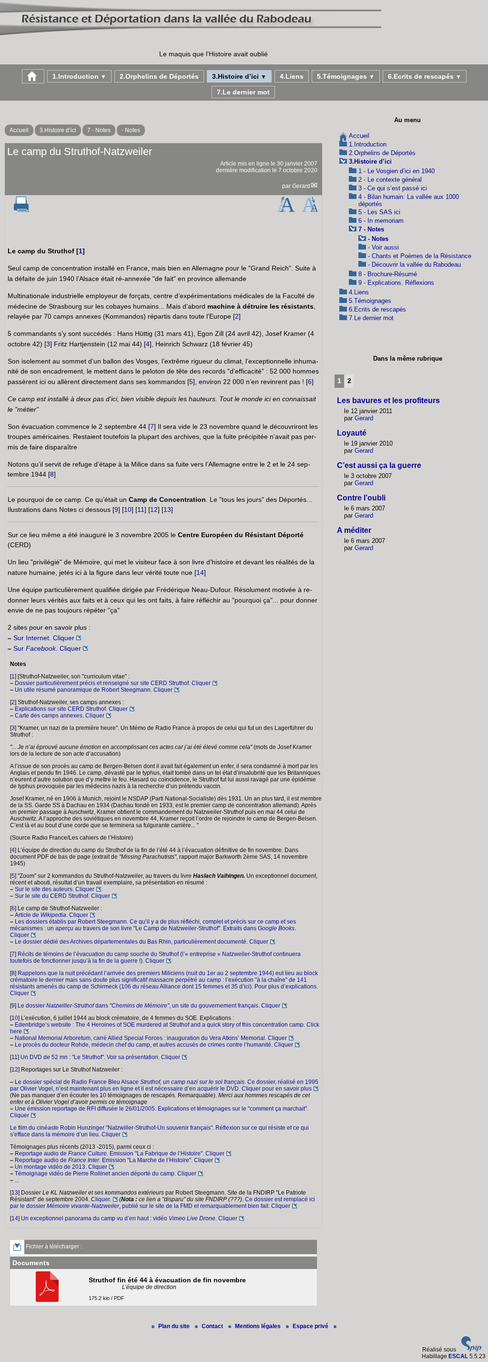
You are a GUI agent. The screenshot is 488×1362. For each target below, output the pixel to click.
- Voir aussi (383, 247)
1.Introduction (79, 76)
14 (200, 572)
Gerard (301, 186)
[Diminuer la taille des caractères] (310, 210)
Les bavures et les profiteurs (388, 400)
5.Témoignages (346, 76)
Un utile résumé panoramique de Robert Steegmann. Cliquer (94, 689)
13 (167, 509)
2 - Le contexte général (390, 179)
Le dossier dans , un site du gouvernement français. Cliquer (149, 1005)
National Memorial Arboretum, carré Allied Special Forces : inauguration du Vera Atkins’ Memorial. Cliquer (151, 1038)
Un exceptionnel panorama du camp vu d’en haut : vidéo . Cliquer (129, 1218)
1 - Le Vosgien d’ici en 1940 (396, 171)
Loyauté (351, 433)
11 (140, 509)
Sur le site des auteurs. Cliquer (54, 889)
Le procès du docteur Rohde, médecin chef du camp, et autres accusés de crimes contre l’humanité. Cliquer (154, 1044)
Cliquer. (101, 1199)
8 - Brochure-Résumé (387, 274)
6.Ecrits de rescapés (424, 76)
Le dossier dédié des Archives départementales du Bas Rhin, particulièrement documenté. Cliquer (141, 941)
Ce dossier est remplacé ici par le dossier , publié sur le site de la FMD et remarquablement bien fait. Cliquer (162, 1202)
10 (128, 509)
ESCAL (458, 1356)
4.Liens (292, 76)
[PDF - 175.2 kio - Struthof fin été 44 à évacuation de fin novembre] (48, 1300)
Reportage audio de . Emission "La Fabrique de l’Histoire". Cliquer (119, 1153)
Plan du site (174, 1326)
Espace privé (311, 1326)
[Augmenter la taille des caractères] (286, 210)
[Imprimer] (21, 210)
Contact (213, 1326)
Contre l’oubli (361, 498)
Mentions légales (258, 1326)
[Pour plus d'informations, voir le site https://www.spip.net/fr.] (471, 1349)
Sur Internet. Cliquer (43, 638)
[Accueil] (190, 35)
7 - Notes (99, 130)
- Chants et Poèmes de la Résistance (419, 256)
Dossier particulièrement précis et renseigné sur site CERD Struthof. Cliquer (113, 683)
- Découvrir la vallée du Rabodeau (414, 264)
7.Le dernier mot (243, 92)
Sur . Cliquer (47, 648)
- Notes (131, 130)
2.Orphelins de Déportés (159, 76)
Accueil (19, 130)
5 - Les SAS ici (379, 212)
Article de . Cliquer (51, 915)
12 (154, 509)
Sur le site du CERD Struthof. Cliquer (62, 896)
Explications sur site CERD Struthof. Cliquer (71, 709)
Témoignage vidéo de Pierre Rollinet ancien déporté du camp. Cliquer (105, 1173)
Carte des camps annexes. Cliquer (59, 715)
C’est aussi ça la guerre (379, 465)
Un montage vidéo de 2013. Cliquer (61, 1167)
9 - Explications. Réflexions (396, 282)
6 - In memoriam (381, 220)
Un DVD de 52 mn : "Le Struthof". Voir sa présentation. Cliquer (100, 1057)
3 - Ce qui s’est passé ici (392, 188)
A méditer (354, 530)
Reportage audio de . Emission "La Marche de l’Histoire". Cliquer (114, 1160)
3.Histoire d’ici (239, 76)
